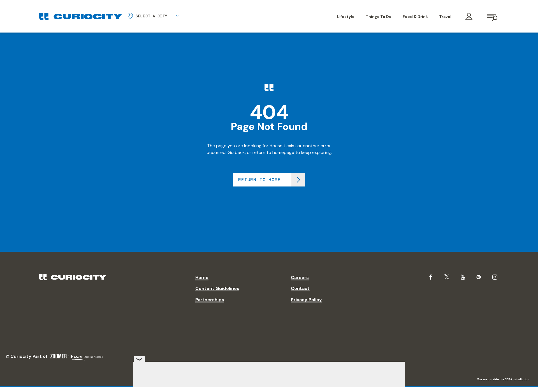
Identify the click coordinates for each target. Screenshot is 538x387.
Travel (445, 16)
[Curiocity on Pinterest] (478, 277)
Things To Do (378, 16)
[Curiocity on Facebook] (430, 277)
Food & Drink (415, 16)
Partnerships (209, 300)
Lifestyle (345, 16)
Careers (300, 277)
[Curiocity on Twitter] (446, 277)
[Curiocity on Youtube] (463, 277)
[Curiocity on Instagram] (494, 277)
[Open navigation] (492, 16)
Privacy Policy (306, 300)
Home (201, 277)
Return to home (259, 180)
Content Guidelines (217, 288)
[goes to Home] (80, 16)
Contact (300, 288)
